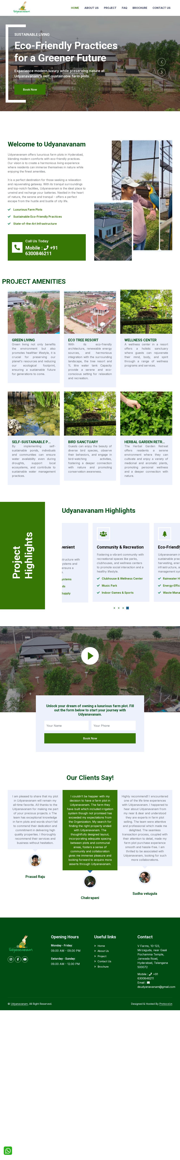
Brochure (140, 8)
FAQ (124, 8)
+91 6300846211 (41, 250)
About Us (91, 8)
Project (110, 8)
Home (75, 8)
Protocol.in (165, 1003)
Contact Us (162, 8)
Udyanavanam (19, 1003)
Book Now (30, 89)
